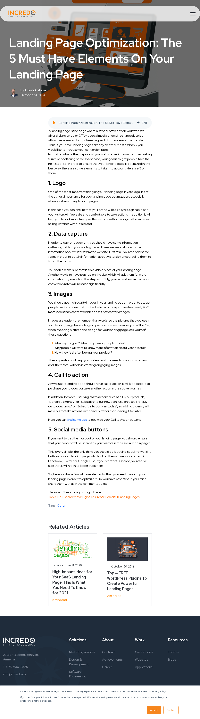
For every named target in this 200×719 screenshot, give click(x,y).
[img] (138, 122)
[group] (100, 123)
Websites (141, 660)
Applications (143, 667)
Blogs (172, 660)
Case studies (144, 652)
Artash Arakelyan (36, 90)
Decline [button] (171, 710)
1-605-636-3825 (15, 667)
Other (61, 505)
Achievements (112, 660)
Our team (108, 652)
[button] (54, 123)
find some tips (77, 420)
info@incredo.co (14, 674)
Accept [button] (154, 710)
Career (107, 667)
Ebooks (173, 652)
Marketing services (82, 652)
